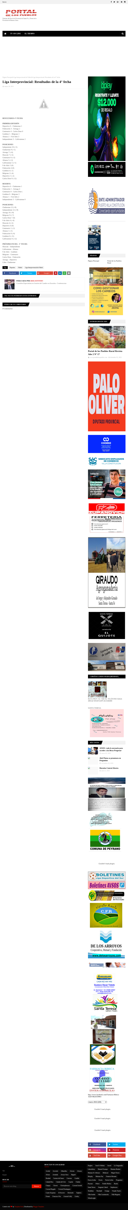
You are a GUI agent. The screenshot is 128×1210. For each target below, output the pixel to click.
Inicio (4, 2)
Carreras (69, 1178)
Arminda (55, 1175)
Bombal (48, 1178)
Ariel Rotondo (36, 281)
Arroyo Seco (64, 1175)
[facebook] (111, 2)
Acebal (48, 1171)
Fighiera (78, 1193)
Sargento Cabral (103, 1187)
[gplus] (118, 2)
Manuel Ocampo (103, 1169)
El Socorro (61, 1193)
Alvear (48, 1175)
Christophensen (65, 1185)
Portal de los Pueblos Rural (114, 262)
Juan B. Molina (99, 1165)
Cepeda (70, 1182)
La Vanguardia (118, 1165)
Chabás (78, 1182)
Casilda (77, 1178)
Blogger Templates (38, 1207)
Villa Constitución (103, 1194)
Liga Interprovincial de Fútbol (22, 77)
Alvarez (79, 1171)
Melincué (105, 1173)
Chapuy (48, 1185)
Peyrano (90, 1184)
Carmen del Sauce (58, 1178)
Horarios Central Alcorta (109, 768)
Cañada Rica (49, 1182)
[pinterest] (121, 2)
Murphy (90, 1176)
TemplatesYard (18, 1207)
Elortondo (71, 1193)
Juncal (109, 1165)
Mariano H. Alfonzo (94, 1173)
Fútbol (20, 267)
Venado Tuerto (116, 1191)
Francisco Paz (56, 1196)
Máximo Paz (99, 1176)
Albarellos (64, 1171)
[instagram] (125, 2)
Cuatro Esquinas (51, 1193)
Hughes (90, 1165)
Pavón (100, 1180)
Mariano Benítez (115, 1169)
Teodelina (91, 1191)
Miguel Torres (115, 1173)
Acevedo (55, 1171)
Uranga (107, 1191)
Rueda (116, 1184)
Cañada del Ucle (61, 1182)
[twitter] (114, 2)
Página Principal (7, 77)
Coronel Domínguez (64, 1189)
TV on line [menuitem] (15, 34)
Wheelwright (92, 1198)
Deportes (12, 267)
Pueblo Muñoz (106, 1184)
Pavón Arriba (109, 1180)
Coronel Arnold (77, 1185)
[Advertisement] (64, 55)
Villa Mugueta (116, 1194)
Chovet (55, 1185)
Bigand (73, 1175)
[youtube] (97, 1155)
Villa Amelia (91, 1194)
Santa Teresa (91, 1187)
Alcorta (72, 1171)
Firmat (48, 1196)
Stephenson (113, 1187)
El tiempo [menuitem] (30, 34)
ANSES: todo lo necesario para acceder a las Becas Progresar (111, 749)
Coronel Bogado (51, 1189)
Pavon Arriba (92, 1180)
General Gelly (68, 1196)
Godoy (77, 1196)
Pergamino (119, 1180)
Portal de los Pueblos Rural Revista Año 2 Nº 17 (105, 352)
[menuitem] (5, 34)
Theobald (99, 1191)
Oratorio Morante (111, 1176)
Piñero (98, 1184)
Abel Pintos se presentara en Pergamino (110, 759)
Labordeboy (91, 1169)
